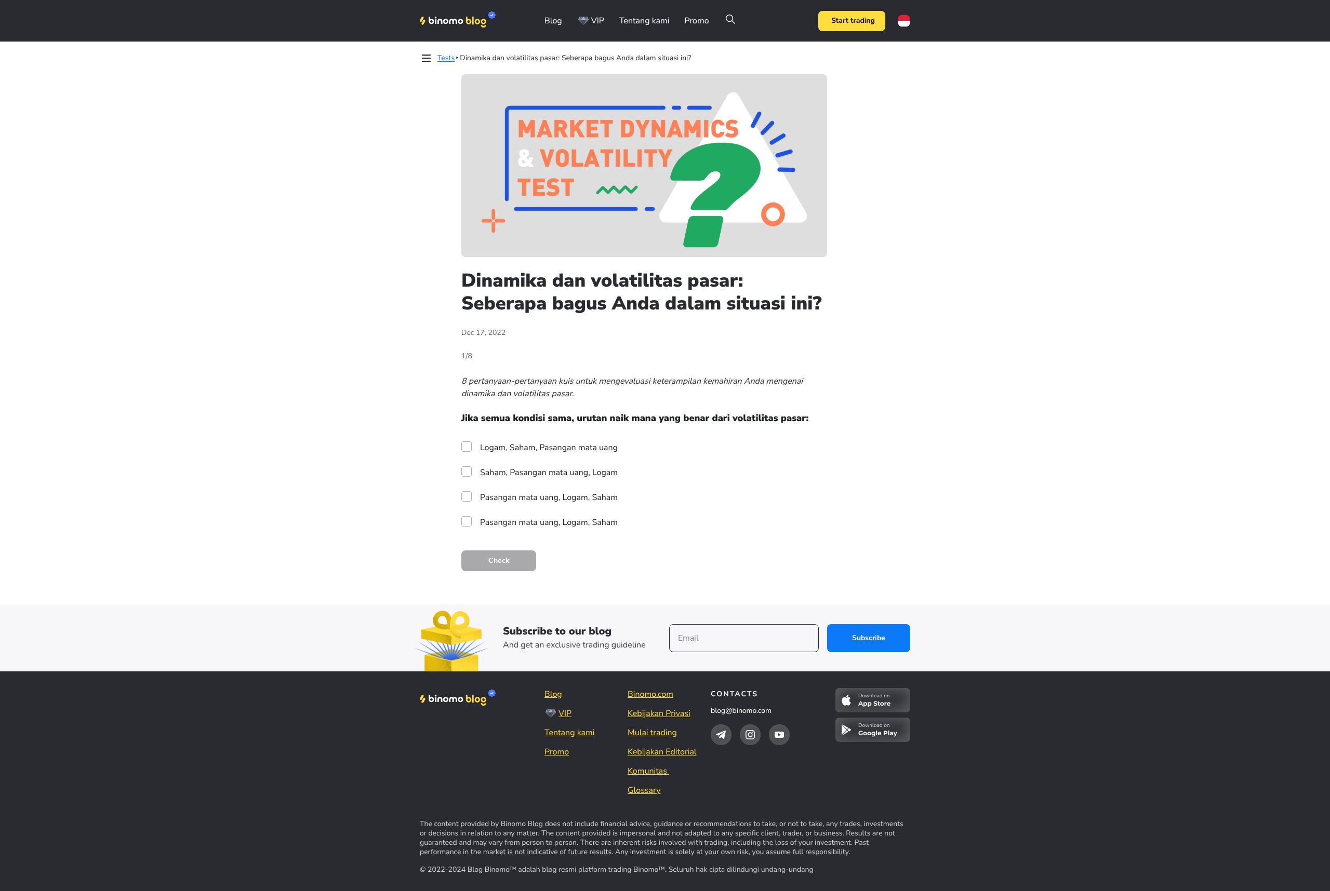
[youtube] (779, 734)
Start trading (853, 20)
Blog (553, 20)
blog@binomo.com (741, 711)
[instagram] (750, 734)
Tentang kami (644, 20)
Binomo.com (650, 694)
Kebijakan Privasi (659, 713)
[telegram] (721, 734)
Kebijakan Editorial (662, 752)
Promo (696, 20)
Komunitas (648, 771)
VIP (597, 20)
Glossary (644, 790)
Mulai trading (652, 732)
